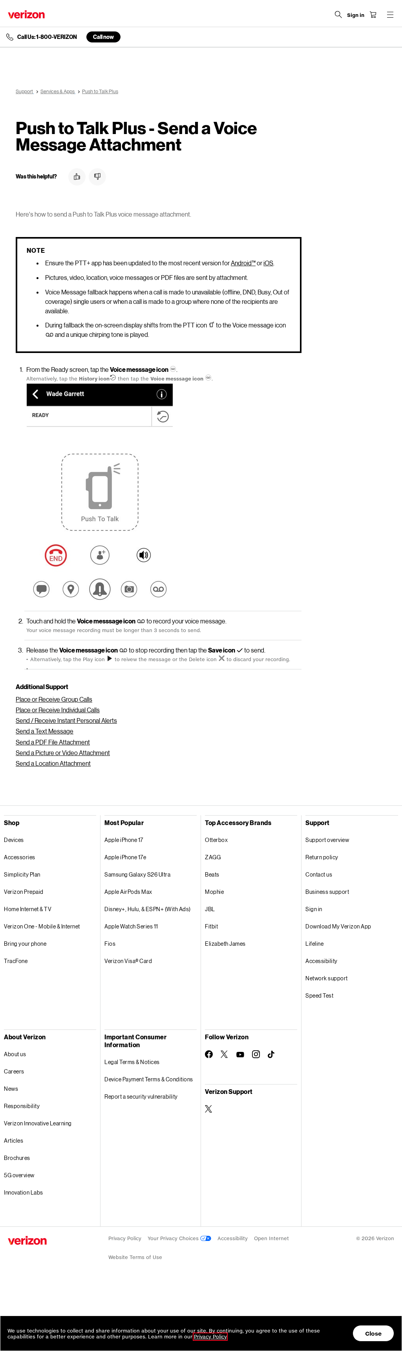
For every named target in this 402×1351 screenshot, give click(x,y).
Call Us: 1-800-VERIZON (47, 37)
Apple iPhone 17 (123, 839)
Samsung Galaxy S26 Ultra (137, 874)
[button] (77, 177)
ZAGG (213, 857)
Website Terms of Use (135, 1257)
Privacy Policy (124, 1238)
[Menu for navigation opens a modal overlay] (390, 14)
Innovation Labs (23, 1192)
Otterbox (216, 839)
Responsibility (22, 1106)
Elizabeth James (225, 943)
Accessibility (321, 961)
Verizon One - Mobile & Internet (42, 926)
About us (15, 1054)
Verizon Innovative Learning (38, 1123)
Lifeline (314, 943)
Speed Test (319, 995)
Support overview (327, 839)
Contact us (318, 874)
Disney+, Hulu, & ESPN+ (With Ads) (147, 909)
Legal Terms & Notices (132, 1062)
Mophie (214, 891)
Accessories (19, 857)
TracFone (15, 961)
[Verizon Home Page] (26, 14)
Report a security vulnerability (141, 1096)
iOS (268, 263)
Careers (14, 1071)
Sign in (313, 909)
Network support (326, 978)
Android (243, 263)
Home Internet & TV (27, 909)
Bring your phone (25, 943)
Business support (327, 891)
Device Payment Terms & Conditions (148, 1079)
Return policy (321, 857)
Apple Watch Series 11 (131, 926)
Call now (103, 36)
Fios (109, 943)
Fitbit (211, 926)
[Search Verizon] (338, 14)
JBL (210, 909)
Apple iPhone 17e (125, 857)
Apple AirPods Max (128, 891)
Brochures (17, 1157)
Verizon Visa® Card (128, 961)
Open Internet (271, 1238)
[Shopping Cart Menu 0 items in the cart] (373, 14)
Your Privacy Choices (174, 1238)
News (11, 1088)
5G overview (19, 1175)
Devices (14, 839)
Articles (13, 1140)
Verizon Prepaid (24, 891)
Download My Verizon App (338, 926)
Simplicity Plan (22, 874)
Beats (212, 874)
